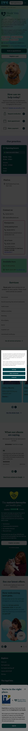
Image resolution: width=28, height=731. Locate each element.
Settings (14, 369)
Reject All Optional (14, 373)
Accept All (14, 377)
